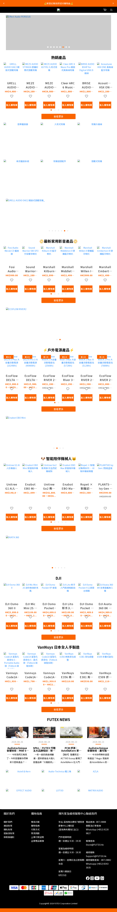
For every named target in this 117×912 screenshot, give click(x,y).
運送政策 (8, 825)
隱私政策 (8, 829)
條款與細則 (9, 837)
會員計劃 (35, 821)
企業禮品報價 (37, 840)
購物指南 (35, 825)
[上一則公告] (3, 3)
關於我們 (8, 821)
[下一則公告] (113, 3)
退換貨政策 (9, 833)
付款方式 (35, 829)
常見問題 (35, 833)
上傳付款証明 (37, 837)
